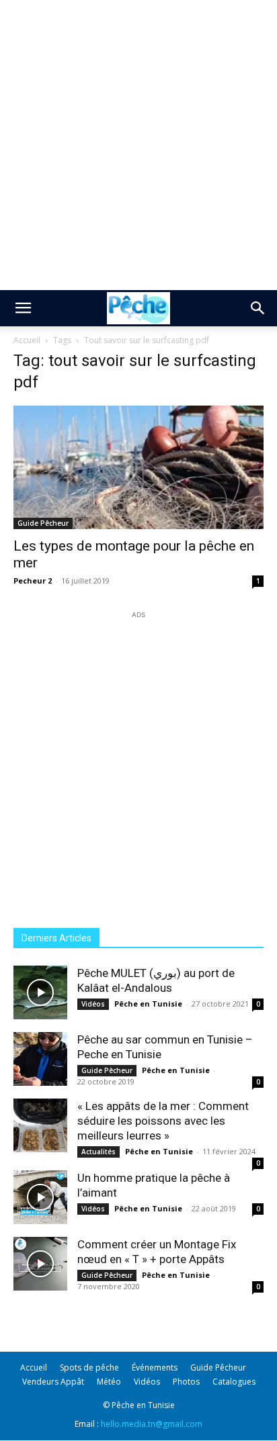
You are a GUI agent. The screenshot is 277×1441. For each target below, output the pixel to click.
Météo (109, 1381)
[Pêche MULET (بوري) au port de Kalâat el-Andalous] (40, 992)
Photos (186, 1381)
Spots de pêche (89, 1367)
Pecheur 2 (32, 580)
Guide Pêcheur (43, 523)
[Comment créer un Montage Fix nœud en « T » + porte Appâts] (40, 1264)
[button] (22, 308)
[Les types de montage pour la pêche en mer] (138, 467)
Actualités (98, 1151)
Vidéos (93, 1004)
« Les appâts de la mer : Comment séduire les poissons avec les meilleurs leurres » (163, 1120)
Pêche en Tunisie (148, 1003)
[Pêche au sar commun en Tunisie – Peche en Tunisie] (40, 1059)
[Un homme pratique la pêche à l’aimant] (40, 1197)
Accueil (26, 340)
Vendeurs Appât (53, 1381)
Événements (154, 1367)
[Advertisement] (138, 145)
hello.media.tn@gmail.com (151, 1424)
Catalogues (233, 1381)
